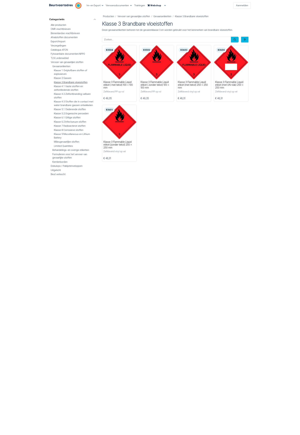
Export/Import (58, 41)
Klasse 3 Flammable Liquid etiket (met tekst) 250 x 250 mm (193, 85)
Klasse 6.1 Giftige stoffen (67, 117)
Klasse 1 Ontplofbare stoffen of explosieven (70, 72)
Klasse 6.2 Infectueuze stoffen (70, 121)
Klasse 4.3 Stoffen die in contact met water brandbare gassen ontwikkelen (73, 103)
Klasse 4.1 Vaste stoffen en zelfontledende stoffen (68, 88)
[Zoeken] (235, 39)
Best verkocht (58, 174)
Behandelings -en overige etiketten (70, 150)
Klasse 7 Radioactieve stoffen (69, 125)
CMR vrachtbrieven (61, 29)
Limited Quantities (63, 146)
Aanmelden (242, 5)
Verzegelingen (58, 45)
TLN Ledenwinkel (60, 58)
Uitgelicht (56, 170)
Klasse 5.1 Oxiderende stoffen (70, 109)
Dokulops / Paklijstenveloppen (66, 166)
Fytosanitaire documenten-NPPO (68, 53)
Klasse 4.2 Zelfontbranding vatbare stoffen (72, 96)
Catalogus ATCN (59, 49)
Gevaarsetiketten (61, 66)
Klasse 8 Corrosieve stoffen (68, 130)
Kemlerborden (60, 162)
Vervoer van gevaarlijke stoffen (67, 62)
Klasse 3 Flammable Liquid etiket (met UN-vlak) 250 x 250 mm (229, 85)
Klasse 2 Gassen (62, 78)
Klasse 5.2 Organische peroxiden (71, 113)
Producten (108, 16)
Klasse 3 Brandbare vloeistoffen (71, 82)
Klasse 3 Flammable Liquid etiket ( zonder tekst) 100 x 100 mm (155, 85)
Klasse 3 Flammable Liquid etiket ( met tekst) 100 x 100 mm (118, 85)
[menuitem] (95, 5)
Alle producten (58, 25)
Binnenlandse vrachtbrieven (65, 33)
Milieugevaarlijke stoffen (66, 141)
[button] (106, 75)
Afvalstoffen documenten (64, 37)
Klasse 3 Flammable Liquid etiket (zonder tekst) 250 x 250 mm (117, 144)
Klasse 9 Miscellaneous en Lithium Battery (72, 136)
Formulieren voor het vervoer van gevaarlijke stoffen (69, 156)
